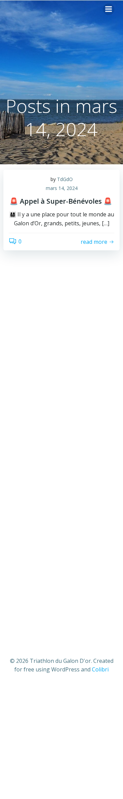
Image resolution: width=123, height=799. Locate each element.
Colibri (100, 669)
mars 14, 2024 (62, 188)
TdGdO (65, 179)
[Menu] (108, 9)
